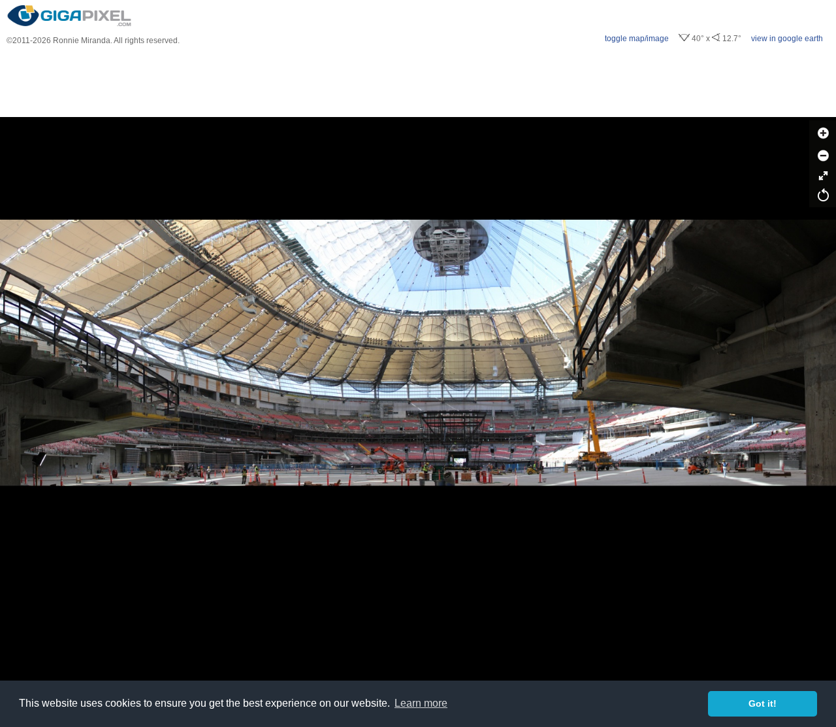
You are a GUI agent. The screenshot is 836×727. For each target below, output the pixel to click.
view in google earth (787, 38)
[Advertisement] (418, 81)
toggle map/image (637, 38)
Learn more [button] (420, 703)
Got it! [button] (762, 703)
